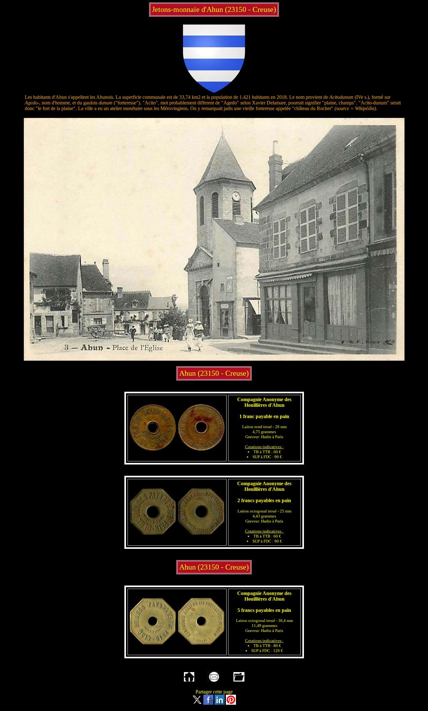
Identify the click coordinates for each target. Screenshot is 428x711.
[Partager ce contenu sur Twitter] (197, 703)
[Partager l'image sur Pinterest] (231, 703)
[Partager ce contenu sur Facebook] (208, 703)
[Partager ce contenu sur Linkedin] (220, 703)
